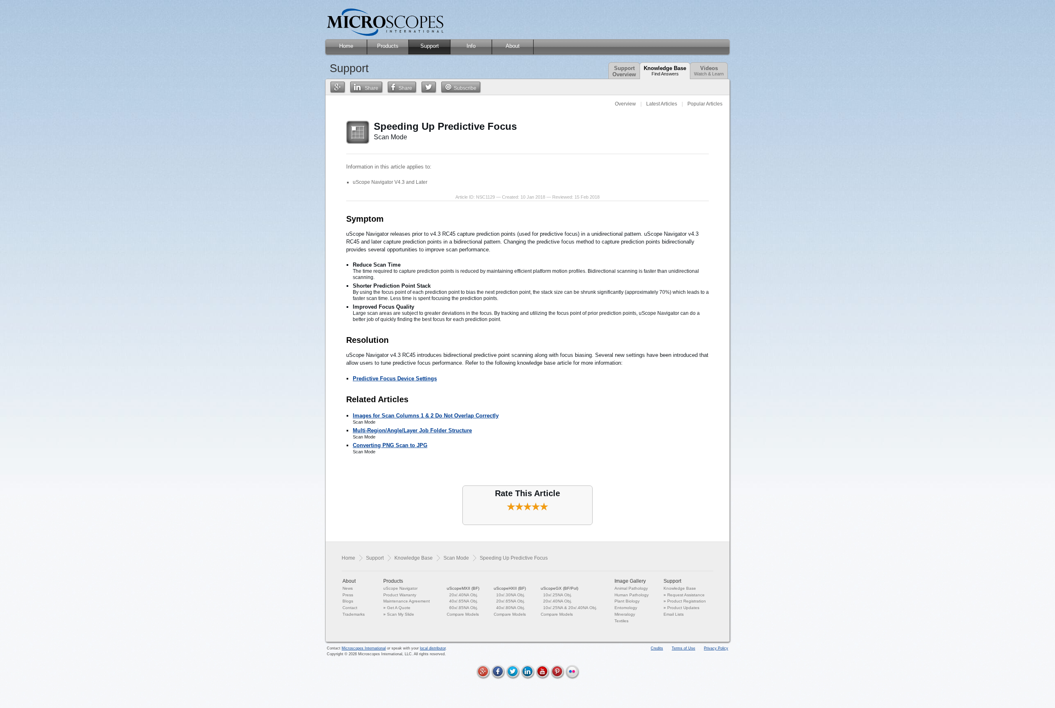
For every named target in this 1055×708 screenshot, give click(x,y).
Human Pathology (631, 595)
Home (348, 558)
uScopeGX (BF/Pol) (559, 588)
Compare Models (463, 614)
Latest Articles (661, 104)
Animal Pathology (631, 588)
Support (375, 558)
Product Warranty (399, 595)
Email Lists (673, 614)
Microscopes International (364, 648)
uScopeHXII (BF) (510, 588)
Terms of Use (683, 648)
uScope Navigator (400, 588)
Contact (349, 607)
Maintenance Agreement (406, 601)
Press (347, 595)
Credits (657, 648)
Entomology (625, 607)
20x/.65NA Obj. (510, 601)
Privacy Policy (716, 648)
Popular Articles (704, 104)
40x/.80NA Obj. (510, 607)
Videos (709, 70)
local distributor (432, 648)
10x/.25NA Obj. (557, 595)
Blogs (347, 601)
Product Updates (683, 607)
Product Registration (686, 601)
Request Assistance (686, 595)
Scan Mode (456, 558)
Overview (625, 104)
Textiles (621, 621)
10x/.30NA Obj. (510, 595)
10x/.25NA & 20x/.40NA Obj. (570, 607)
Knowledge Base (665, 70)
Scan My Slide (400, 614)
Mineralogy (624, 614)
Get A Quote (398, 607)
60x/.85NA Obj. (463, 607)
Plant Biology (627, 601)
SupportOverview (624, 71)
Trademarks (353, 614)
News (347, 588)
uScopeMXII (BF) (463, 588)
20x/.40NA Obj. (463, 595)
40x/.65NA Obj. (463, 601)
